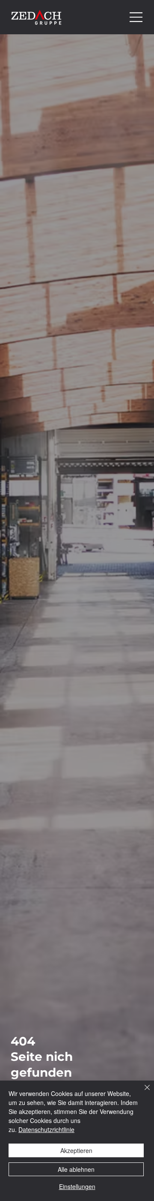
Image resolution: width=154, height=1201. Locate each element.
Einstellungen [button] (77, 1186)
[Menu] (136, 17)
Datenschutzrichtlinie (46, 1129)
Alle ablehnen (76, 1169)
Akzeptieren (76, 1150)
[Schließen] (142, 1092)
